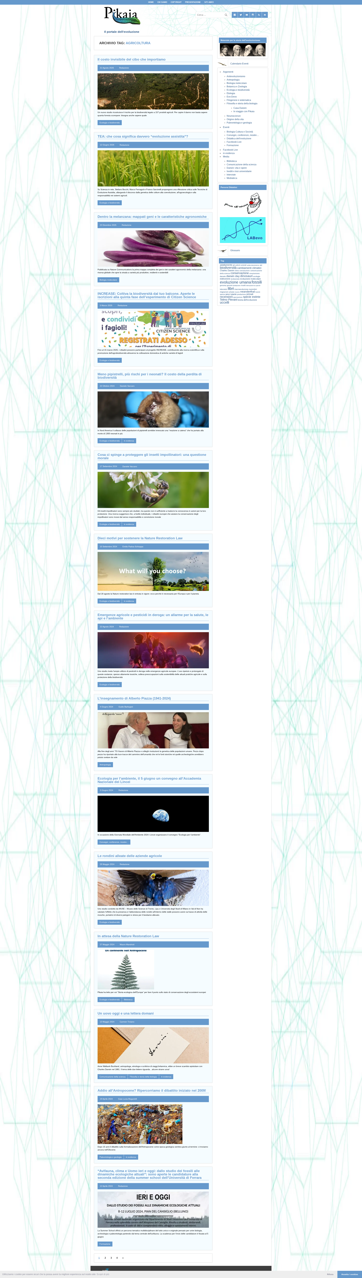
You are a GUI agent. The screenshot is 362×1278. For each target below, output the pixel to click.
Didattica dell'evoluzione (239, 138)
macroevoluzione (241, 289)
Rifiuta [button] (330, 1274)
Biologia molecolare (108, 280)
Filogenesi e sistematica (239, 100)
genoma (223, 285)
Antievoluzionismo (236, 76)
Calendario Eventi (239, 63)
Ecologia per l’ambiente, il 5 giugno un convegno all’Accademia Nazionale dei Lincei (149, 780)
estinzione (225, 278)
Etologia (231, 93)
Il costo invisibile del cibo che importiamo (132, 59)
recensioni (226, 296)
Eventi (226, 127)
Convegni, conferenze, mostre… (243, 135)
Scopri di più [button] (103, 1274)
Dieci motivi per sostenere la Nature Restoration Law (140, 538)
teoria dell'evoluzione (247, 300)
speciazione (238, 297)
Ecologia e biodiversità (110, 122)
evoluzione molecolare (250, 279)
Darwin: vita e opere (237, 168)
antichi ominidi (240, 265)
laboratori (223, 289)
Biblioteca (128, 999)
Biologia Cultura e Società (240, 132)
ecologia (256, 276)
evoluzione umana (235, 282)
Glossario (235, 250)
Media (226, 156)
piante (234, 294)
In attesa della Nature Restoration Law (128, 936)
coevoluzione (244, 271)
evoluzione (235, 279)
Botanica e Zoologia (237, 86)
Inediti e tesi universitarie (239, 171)
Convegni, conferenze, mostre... (114, 842)
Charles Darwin (227, 270)
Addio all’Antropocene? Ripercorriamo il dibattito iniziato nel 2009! (152, 1090)
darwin (223, 276)
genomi (230, 285)
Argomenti (228, 72)
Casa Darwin (240, 108)
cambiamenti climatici (249, 267)
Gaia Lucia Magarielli (127, 1099)
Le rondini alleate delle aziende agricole (130, 856)
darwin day (233, 276)
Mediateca (232, 178)
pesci (228, 294)
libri (231, 288)
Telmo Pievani (228, 299)
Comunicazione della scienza (113, 1077)
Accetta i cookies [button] (349, 1274)
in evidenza (129, 441)
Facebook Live (234, 142)
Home (151, 2)
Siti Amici (209, 2)
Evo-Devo (232, 96)
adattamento (226, 265)
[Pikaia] (122, 24)
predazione (241, 294)
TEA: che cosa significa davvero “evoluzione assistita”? (143, 136)
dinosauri (246, 276)
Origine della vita (235, 119)
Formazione (105, 1244)
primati (249, 294)
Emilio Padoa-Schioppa (132, 546)
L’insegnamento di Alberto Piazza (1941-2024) (134, 698)
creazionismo (254, 273)
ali (234, 265)
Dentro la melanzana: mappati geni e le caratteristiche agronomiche (152, 217)
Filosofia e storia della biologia (143, 1077)
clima (237, 271)
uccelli (224, 302)
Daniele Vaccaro (127, 386)
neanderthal (247, 291)
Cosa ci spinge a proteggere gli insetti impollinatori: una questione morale (152, 456)
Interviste (231, 174)
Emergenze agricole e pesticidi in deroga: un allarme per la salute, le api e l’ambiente (153, 616)
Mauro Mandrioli (127, 944)
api (261, 265)
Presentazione (193, 2)
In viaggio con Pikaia (243, 111)
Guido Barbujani (125, 707)
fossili (257, 282)
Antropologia (105, 765)
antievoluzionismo (253, 265)
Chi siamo (162, 2)
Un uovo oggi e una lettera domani (126, 1013)
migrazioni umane (227, 292)
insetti (243, 285)
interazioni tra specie (253, 285)
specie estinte (251, 296)
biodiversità (228, 268)
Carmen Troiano (127, 1022)
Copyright (176, 2)
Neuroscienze (234, 116)
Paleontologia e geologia (111, 1157)
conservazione (240, 273)
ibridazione (237, 285)
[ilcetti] (106, 1270)
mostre (237, 292)
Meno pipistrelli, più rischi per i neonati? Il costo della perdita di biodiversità (150, 375)
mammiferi (253, 289)
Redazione (124, 68)
